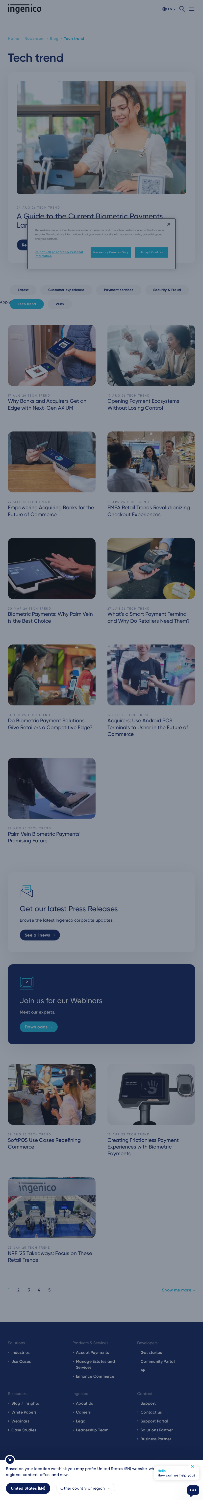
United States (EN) (28, 1488)
